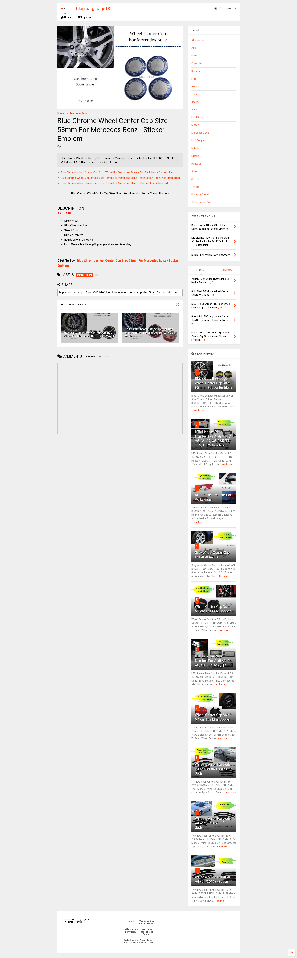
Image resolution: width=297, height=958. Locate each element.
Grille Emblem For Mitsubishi (131, 941)
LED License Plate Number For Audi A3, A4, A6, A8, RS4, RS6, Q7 (213, 660)
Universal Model (200, 194)
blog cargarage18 (93, 8)
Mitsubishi (196, 148)
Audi (193, 48)
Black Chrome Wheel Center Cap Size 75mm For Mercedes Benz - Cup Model (88, 334)
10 (198, 870)
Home (67, 17)
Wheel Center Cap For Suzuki (146, 941)
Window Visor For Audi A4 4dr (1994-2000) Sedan (212, 823)
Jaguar (195, 102)
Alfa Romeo (198, 40)
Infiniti (194, 94)
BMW (194, 55)
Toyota (195, 186)
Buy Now (86, 17)
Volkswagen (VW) (201, 202)
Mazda (195, 125)
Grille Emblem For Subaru (131, 930)
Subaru (195, 171)
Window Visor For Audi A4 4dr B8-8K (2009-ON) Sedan (213, 768)
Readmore (199, 410)
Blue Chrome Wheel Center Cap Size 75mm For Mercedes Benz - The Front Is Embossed (114, 183)
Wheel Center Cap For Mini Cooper (146, 932)
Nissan (195, 156)
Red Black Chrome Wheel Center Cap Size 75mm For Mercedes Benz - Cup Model (149, 332)
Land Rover (197, 117)
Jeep (194, 109)
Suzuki (195, 179)
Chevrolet (196, 63)
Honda (195, 86)
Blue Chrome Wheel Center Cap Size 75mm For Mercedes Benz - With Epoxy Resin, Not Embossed (120, 177)
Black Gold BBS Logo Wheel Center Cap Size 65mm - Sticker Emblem (213, 383)
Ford (193, 78)
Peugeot (196, 163)
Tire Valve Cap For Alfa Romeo (146, 922)
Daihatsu (196, 71)
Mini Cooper (198, 140)
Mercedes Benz (78, 113)
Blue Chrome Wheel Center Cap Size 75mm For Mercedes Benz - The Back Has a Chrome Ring (117, 172)
